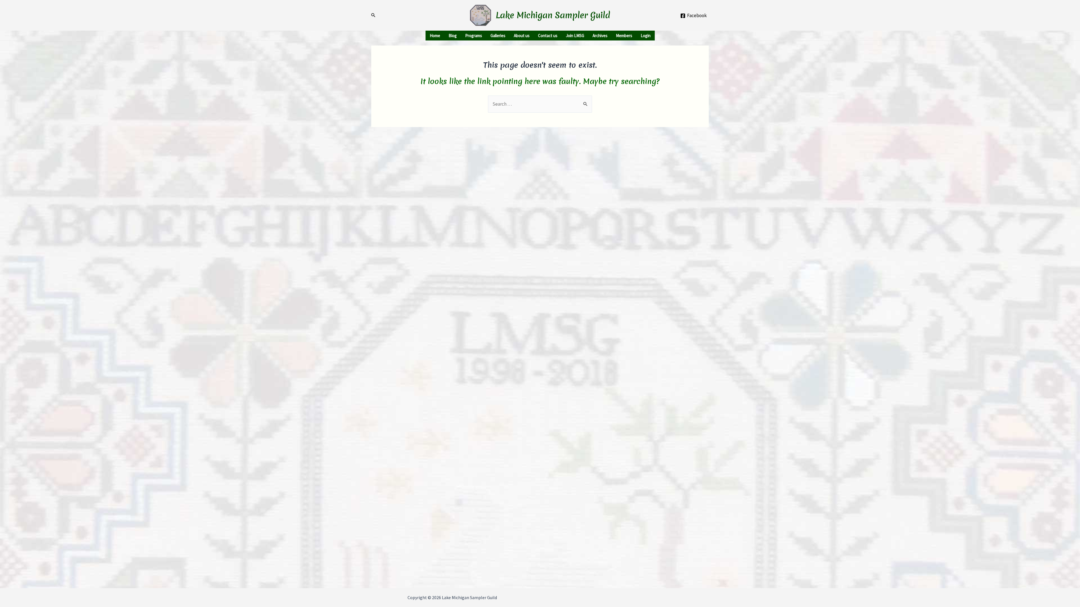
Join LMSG (575, 35)
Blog (453, 35)
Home (435, 35)
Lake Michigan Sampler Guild (553, 15)
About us (522, 35)
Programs (473, 35)
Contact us (547, 35)
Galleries (497, 35)
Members (624, 35)
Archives (600, 35)
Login (646, 35)
